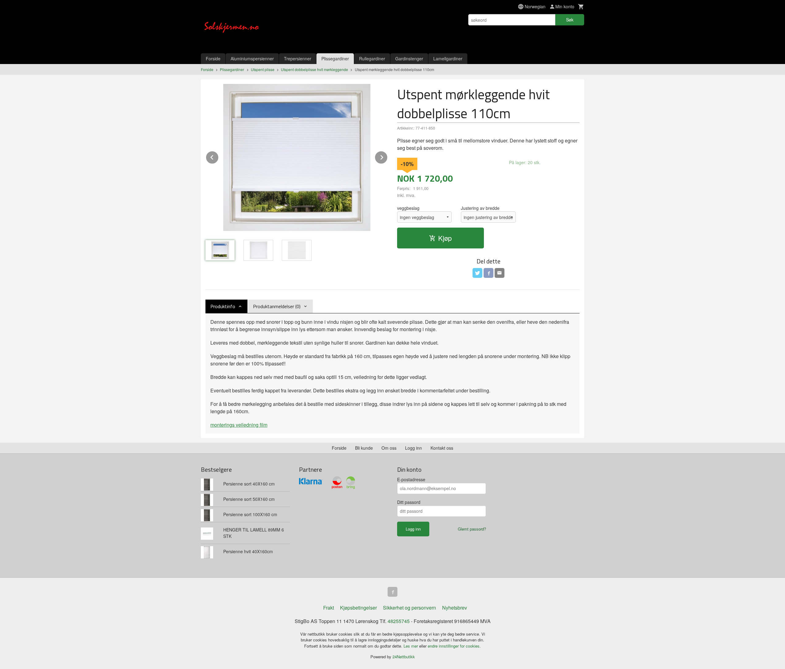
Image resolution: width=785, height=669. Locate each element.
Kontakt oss (442, 448)
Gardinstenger (409, 58)
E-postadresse (411, 479)
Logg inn (413, 448)
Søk (569, 20)
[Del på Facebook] (488, 273)
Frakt (328, 607)
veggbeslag (408, 208)
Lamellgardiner (447, 58)
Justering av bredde (480, 208)
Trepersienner (297, 58)
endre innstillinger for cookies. (454, 646)
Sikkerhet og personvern (409, 607)
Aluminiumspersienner (252, 58)
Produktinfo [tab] (222, 306)
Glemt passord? (472, 529)
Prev (218, 156)
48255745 (399, 621)
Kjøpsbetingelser (358, 607)
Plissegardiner (335, 58)
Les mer (411, 646)
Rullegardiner (372, 58)
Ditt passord (408, 502)
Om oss (388, 448)
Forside (213, 58)
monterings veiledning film (238, 424)
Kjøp (445, 238)
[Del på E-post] (499, 273)
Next (387, 156)
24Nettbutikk (403, 657)
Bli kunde (364, 448)
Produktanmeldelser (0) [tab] (277, 306)
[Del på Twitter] (477, 273)
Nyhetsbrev (454, 607)
